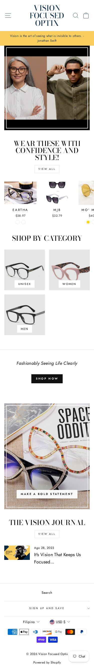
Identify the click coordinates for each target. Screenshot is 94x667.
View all (47, 169)
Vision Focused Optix (47, 15)
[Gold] (88, 222)
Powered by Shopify (47, 662)
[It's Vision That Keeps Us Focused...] (17, 553)
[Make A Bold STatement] (47, 456)
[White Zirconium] (18, 222)
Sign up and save (47, 608)
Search (47, 592)
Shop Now (47, 379)
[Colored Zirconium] (23, 222)
